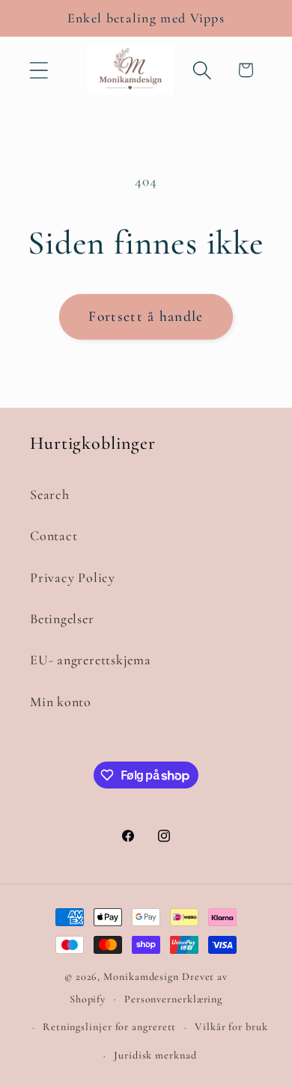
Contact (53, 535)
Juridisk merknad (155, 1055)
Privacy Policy (72, 577)
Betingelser (62, 618)
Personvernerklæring (173, 999)
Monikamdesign (141, 976)
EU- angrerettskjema (90, 660)
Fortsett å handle (145, 316)
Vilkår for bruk (231, 1026)
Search (50, 494)
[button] (38, 70)
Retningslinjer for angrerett (109, 1026)
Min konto (60, 701)
